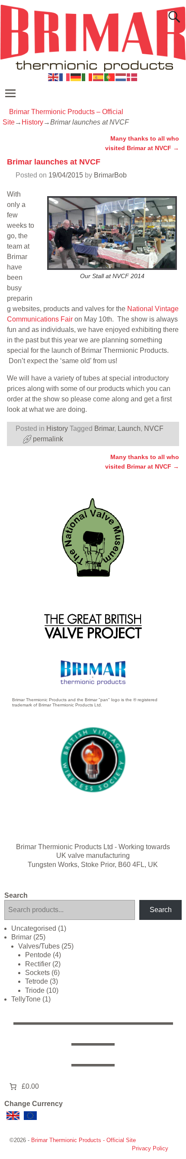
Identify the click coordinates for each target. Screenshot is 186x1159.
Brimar (104, 428)
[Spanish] (98, 76)
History (32, 122)
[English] (53, 76)
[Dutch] (121, 76)
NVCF (154, 428)
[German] (76, 76)
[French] (65, 76)
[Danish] (132, 76)
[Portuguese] (109, 76)
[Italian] (87, 76)
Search (16, 895)
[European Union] (30, 1115)
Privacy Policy (150, 1148)
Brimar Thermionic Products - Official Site (83, 1140)
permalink (48, 439)
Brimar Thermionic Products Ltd (64, 846)
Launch (129, 428)
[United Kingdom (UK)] (12, 1115)
